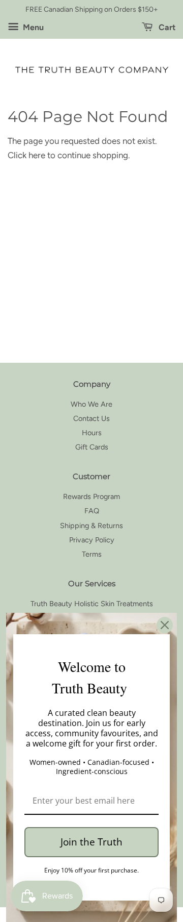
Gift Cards (91, 447)
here (36, 155)
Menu (32, 27)
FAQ (91, 510)
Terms (92, 554)
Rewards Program (91, 496)
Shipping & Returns (91, 525)
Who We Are (91, 404)
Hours (92, 432)
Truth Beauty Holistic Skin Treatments (91, 603)
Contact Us (91, 418)
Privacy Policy (91, 539)
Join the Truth (91, 842)
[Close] (164, 625)
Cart (166, 27)
